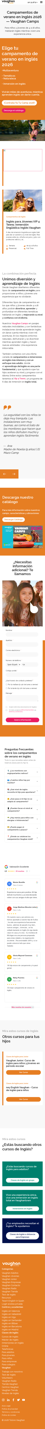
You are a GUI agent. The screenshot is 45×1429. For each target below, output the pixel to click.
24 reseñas (20, 871)
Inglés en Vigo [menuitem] (9, 1317)
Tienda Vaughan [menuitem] (10, 1384)
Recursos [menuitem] (6, 1297)
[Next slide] (13, 474)
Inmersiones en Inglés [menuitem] (13, 1343)
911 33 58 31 (32, 2)
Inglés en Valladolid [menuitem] (11, 1314)
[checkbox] (22, 686)
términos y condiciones (16, 711)
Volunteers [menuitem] (7, 1378)
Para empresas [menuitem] (9, 1361)
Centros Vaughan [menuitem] (10, 1387)
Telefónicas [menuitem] (7, 1349)
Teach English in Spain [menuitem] (13, 1301)
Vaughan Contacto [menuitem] (11, 1285)
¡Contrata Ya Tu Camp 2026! (19, 102)
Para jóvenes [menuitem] (8, 1355)
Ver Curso (23, 1072)
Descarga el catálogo (14, 110)
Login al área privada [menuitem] (12, 1304)
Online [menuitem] (5, 1346)
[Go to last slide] (4, 474)
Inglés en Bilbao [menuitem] (10, 1323)
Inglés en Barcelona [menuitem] (12, 1326)
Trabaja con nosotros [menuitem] (12, 1371)
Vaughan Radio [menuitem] (9, 1288)
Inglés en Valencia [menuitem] (11, 1311)
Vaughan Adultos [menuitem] (10, 1273)
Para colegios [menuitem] (8, 1364)
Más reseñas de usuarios (21, 1007)
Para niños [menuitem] (7, 1358)
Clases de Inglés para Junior (17, 1057)
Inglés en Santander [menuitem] (12, 1320)
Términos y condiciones (11, 1412)
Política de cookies (9, 1415)
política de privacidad (27, 710)
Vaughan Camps (20, 323)
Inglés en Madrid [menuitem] (10, 1329)
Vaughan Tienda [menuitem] (10, 1291)
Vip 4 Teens (20, 378)
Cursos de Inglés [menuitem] (10, 1336)
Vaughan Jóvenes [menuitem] (10, 1276)
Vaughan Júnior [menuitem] (9, 1279)
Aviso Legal (6, 1406)
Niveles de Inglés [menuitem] (10, 1393)
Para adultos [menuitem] (8, 1352)
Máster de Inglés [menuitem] (10, 1340)
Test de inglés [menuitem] (9, 1294)
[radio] (22, 684)
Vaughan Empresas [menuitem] (11, 1282)
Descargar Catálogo (13, 519)
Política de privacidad (10, 1409)
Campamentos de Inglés (16, 217)
